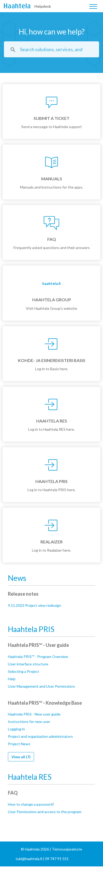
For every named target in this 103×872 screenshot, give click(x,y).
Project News (19, 744)
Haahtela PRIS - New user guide (34, 714)
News (17, 577)
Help (12, 679)
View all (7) (21, 757)
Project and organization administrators (40, 736)
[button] (93, 5)
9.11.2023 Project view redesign (34, 605)
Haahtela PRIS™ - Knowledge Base (45, 703)
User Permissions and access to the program (44, 811)
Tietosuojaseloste (67, 849)
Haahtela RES (30, 776)
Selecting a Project (23, 671)
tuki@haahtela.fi (29, 858)
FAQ (13, 793)
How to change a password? (31, 804)
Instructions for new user (29, 721)
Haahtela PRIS (31, 629)
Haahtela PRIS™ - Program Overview (38, 656)
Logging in (16, 729)
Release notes (23, 594)
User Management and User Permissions (41, 686)
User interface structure (28, 664)
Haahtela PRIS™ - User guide (38, 645)
